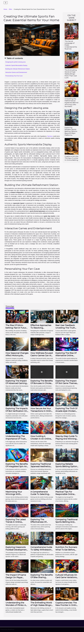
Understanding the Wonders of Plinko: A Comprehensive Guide (16, 605)
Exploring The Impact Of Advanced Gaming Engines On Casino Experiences (16, 384)
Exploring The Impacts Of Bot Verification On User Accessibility (17, 411)
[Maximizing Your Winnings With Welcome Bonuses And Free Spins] (17, 482)
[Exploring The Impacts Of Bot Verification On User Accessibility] (17, 399)
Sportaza (49, 136)
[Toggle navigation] (6, 2)
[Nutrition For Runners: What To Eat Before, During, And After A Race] (66, 538)
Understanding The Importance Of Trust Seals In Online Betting (17, 438)
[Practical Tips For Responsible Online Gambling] (66, 482)
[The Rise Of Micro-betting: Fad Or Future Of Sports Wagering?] (17, 316)
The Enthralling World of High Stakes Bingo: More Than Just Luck (71, 74)
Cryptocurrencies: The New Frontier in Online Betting (72, 158)
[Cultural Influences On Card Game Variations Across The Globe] (66, 566)
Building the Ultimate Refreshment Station (17, 69)
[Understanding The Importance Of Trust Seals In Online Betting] (17, 427)
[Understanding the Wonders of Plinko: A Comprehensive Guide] (17, 593)
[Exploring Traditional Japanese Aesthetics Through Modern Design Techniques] (42, 455)
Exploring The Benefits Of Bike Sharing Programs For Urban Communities (42, 579)
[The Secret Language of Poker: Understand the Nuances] (71, 31)
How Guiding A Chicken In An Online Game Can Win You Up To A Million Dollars (42, 440)
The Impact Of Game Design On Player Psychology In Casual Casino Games (16, 579)
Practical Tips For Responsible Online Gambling (64, 494)
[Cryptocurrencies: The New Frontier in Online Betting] (72, 146)
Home (5, 9)
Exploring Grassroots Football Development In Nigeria (16, 549)
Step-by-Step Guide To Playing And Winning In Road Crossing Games (66, 440)
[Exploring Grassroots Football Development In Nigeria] (17, 538)
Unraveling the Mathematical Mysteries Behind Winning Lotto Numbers (71, 102)
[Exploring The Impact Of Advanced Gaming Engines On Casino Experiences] (17, 372)
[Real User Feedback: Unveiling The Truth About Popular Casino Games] (66, 316)
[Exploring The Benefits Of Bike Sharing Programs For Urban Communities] (42, 566)
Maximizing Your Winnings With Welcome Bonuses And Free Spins (17, 495)
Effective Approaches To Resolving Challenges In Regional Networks (42, 329)
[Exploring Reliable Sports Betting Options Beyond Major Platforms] (71, 117)
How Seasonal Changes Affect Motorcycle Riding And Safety (17, 355)
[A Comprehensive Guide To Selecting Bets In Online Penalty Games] (42, 482)
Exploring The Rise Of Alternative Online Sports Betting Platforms (66, 357)
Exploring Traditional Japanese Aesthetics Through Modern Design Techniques (41, 468)
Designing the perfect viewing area (15, 62)
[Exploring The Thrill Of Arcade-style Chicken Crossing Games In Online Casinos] (66, 399)
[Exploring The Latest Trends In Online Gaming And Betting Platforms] (17, 510)
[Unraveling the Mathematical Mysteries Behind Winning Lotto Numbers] (71, 88)
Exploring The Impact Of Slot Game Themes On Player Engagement (66, 383)
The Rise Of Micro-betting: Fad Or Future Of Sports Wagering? (16, 327)
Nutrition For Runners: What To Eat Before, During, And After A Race (66, 551)
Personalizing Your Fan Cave (14, 76)
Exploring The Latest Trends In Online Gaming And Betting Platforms (16, 523)
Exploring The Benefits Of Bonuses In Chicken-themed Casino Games (42, 383)
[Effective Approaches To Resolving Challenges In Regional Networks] (42, 316)
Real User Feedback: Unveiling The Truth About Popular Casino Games (66, 329)
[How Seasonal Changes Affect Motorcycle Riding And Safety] (17, 344)
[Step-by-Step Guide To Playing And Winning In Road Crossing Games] (66, 427)
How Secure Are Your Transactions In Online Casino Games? (41, 411)
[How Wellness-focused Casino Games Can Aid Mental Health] (42, 344)
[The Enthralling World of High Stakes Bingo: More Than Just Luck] (71, 60)
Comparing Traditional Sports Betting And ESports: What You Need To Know (66, 523)
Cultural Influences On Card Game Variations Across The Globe (66, 577)
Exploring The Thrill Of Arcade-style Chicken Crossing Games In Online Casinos (66, 412)
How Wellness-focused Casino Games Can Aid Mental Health (42, 355)
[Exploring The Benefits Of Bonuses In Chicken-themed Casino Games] (42, 372)
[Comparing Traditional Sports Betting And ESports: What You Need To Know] (66, 510)
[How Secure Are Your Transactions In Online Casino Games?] (42, 399)
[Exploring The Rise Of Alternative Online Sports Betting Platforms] (66, 344)
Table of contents (15, 58)
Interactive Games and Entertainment (16, 72)
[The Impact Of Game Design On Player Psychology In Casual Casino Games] (17, 566)
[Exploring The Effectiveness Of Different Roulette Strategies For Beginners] (42, 510)
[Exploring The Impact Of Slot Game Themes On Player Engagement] (66, 372)
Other (10, 9)
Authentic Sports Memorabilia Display (16, 65)
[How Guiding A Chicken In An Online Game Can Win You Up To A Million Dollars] (42, 427)
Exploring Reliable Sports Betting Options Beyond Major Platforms (71, 131)
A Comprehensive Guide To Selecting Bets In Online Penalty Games (41, 495)
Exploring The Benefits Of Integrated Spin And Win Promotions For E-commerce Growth (17, 468)
